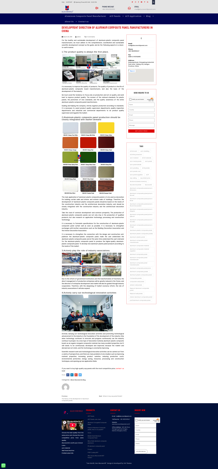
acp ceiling (133, 178)
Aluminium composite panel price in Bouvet (141, 194)
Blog (148, 16)
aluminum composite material (139, 245)
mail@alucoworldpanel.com (137, 45)
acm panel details (135, 164)
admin (78, 37)
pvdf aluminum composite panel (140, 300)
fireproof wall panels (136, 293)
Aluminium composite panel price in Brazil (141, 200)
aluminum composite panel (138, 254)
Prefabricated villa (67, 453)
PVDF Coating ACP (93, 452)
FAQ (63, 2)
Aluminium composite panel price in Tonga (141, 226)
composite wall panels (137, 281)
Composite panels (136, 278)
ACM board (133, 151)
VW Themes (127, 463)
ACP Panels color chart (94, 419)
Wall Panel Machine (68, 450)
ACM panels (146, 168)
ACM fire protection (136, 154)
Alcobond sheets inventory (138, 181)
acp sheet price (145, 178)
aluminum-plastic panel (137, 237)
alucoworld (148, 185)
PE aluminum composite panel (96, 446)
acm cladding (145, 151)
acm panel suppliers (136, 175)
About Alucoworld (76, 380)
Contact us (83, 22)
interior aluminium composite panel (141, 297)
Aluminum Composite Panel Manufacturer (85, 16)
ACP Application (133, 16)
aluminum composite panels (139, 271)
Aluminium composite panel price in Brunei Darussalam (141, 205)
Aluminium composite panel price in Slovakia (141, 221)
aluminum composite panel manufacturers (138, 264)
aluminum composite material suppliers (139, 250)
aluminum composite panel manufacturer (138, 258)
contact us (120, 368)
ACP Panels (115, 16)
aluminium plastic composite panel (141, 230)
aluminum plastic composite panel (141, 275)
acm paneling (134, 168)
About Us (69, 22)
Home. (89, 433)
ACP (147, 175)
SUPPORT (69, 2)
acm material (134, 158)
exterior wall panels (136, 285)
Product (90, 449)
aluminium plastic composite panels (141, 233)
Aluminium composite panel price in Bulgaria (141, 210)
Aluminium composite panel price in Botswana (141, 189)
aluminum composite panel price (140, 268)
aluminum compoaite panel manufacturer (138, 241)
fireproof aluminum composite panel (139, 289)
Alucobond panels (135, 185)
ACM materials (146, 158)
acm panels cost (135, 171)
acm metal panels (135, 161)
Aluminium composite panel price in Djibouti (141, 215)
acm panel (148, 161)
